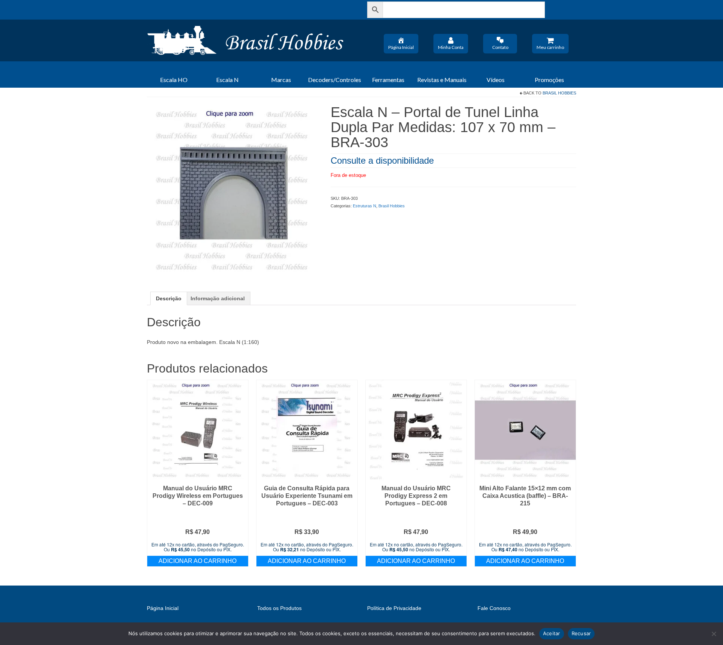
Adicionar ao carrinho (197, 561)
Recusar (581, 633)
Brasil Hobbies (559, 93)
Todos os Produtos (279, 608)
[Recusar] (713, 633)
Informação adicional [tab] (218, 298)
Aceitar (551, 633)
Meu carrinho (550, 47)
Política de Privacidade (394, 608)
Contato (500, 47)
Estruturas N (364, 206)
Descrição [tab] (169, 298)
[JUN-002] (233, 190)
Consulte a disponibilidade (382, 160)
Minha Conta (451, 47)
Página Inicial (401, 47)
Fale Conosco (494, 608)
